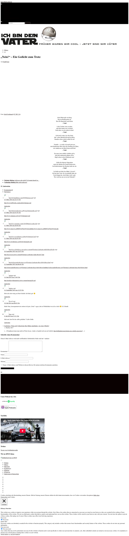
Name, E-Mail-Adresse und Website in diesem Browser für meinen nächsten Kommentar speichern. (30, 365)
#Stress (6, 9)
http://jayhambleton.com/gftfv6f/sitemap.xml (21, 198)
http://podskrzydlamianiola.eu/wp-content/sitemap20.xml (20, 280)
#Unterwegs (7, 12)
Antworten (7, 206)
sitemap (11, 275)
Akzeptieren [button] (89, 495)
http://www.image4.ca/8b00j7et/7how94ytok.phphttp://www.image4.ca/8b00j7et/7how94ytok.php (31, 229)
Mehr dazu (96, 495)
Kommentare (8, 190)
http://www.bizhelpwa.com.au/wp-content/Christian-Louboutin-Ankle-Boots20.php (31, 249)
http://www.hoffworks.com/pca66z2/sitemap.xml (17, 203)
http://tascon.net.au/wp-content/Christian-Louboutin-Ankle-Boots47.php (24, 254)
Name (2, 355)
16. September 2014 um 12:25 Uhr (14, 290)
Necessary (6, 520)
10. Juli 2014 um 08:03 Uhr (12, 303)
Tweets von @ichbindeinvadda (9, 450)
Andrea (11, 288)
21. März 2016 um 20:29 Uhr (12, 238)
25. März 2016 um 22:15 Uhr (12, 199)
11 (5, 52)
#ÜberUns (7, 16)
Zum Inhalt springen (6, 2)
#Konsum (7, 10)
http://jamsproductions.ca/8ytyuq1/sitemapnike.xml (23, 211)
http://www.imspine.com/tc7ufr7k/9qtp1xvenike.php (23, 224)
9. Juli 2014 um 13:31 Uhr (11, 316)
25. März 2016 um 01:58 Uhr (12, 212)
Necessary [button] (3, 518)
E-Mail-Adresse (5, 358)
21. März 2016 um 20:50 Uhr (12, 225)
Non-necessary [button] (5, 527)
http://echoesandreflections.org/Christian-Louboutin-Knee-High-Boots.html (30, 262)
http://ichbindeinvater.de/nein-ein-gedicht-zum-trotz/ (68, 331)
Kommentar (4, 351)
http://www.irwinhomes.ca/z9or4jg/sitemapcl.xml (22, 236)
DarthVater (6, 62)
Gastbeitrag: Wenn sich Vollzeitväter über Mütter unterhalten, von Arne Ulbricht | (26, 326)
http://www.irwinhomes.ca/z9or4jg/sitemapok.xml (18, 242)
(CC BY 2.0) (16, 114)
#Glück (6, 7)
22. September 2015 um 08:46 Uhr (14, 264)
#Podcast (6, 14)
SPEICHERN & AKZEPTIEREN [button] (10, 534)
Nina (10, 314)
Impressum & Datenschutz (11, 18)
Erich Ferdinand (8, 114)
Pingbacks (7, 192)
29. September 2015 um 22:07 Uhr (14, 251)
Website (3, 361)
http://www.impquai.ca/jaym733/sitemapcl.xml (17, 216)
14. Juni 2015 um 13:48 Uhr (12, 277)
